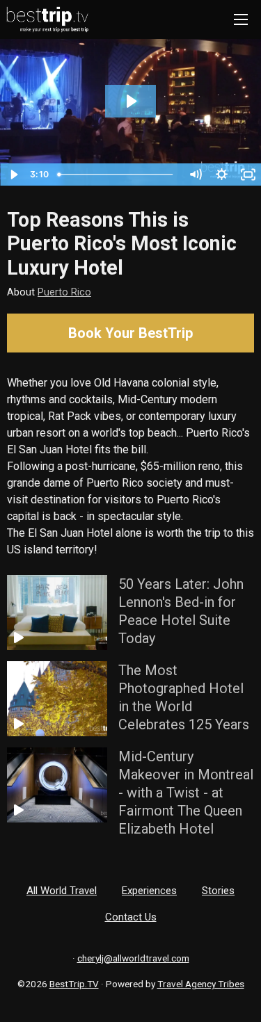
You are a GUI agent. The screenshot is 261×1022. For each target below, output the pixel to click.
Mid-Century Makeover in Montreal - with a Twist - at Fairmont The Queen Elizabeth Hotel (185, 792)
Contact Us (131, 917)
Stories (218, 890)
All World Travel (61, 890)
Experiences (149, 890)
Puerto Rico (64, 292)
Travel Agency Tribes (200, 983)
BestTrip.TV (74, 983)
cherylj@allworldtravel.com (133, 958)
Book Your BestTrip (130, 333)
